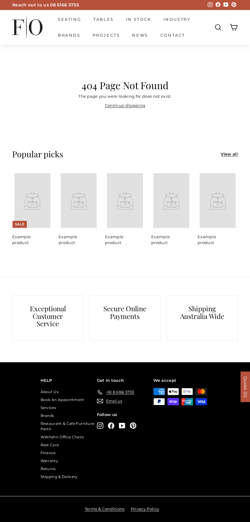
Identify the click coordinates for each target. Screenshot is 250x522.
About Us (50, 391)
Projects (106, 35)
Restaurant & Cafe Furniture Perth (68, 426)
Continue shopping (125, 105)
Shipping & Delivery (59, 476)
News (140, 35)
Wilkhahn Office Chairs (62, 437)
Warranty (50, 460)
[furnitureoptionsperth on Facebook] (111, 425)
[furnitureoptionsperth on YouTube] (122, 425)
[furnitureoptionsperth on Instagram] (100, 425)
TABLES (103, 19)
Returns (48, 468)
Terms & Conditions (105, 508)
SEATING (69, 19)
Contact (172, 35)
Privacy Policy (145, 508)
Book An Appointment (62, 399)
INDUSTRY (177, 19)
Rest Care (50, 445)
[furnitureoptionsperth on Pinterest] (133, 425)
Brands (69, 35)
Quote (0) (245, 386)
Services (48, 407)
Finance (48, 453)
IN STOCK (138, 19)
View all (229, 153)
